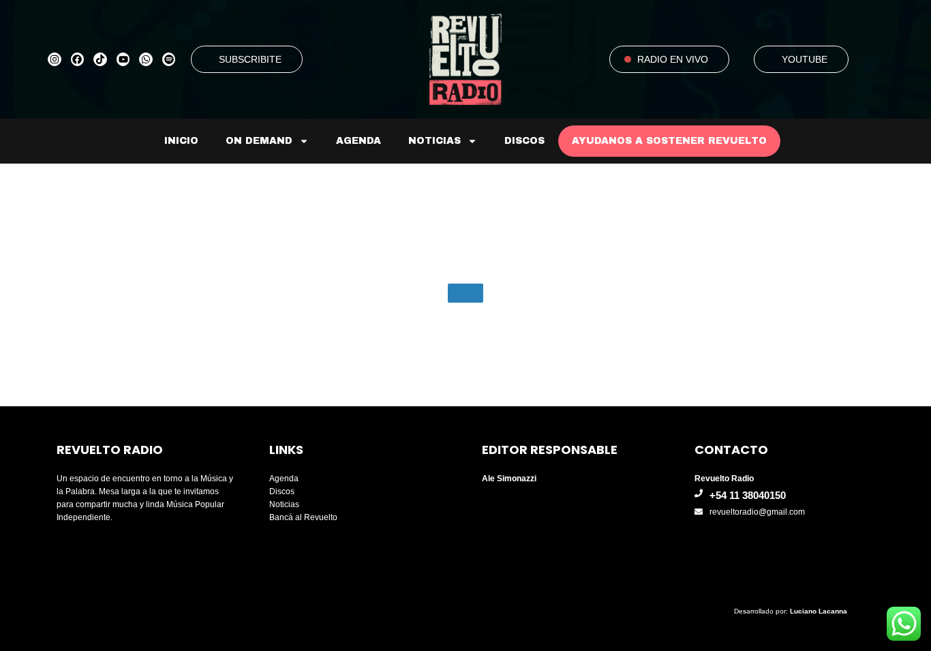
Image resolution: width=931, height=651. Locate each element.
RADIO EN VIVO (672, 59)
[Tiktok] (100, 59)
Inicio (181, 141)
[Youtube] (123, 59)
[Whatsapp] (146, 59)
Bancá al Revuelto (303, 517)
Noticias (434, 141)
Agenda (358, 141)
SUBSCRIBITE (250, 59)
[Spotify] (169, 59)
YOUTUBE (804, 59)
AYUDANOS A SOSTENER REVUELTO (669, 141)
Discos (524, 141)
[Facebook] (78, 59)
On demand (259, 141)
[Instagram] (54, 59)
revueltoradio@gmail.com (757, 512)
